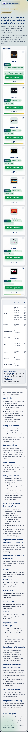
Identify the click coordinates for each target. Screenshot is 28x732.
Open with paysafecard (14, 77)
